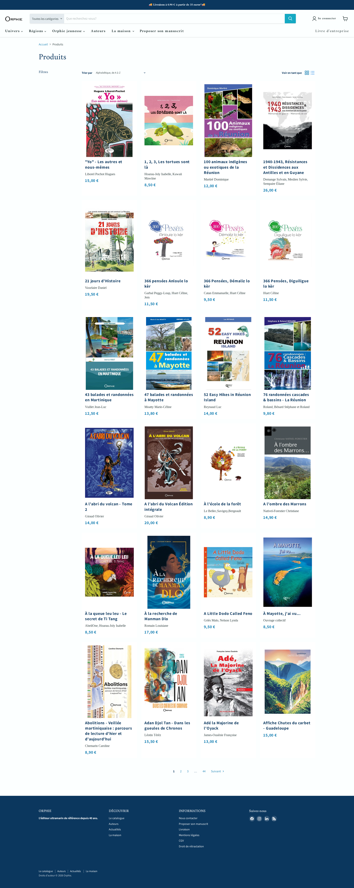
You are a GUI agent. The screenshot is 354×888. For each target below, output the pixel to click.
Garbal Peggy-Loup (157, 293)
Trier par (87, 72)
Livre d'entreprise (332, 31)
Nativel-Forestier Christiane (281, 511)
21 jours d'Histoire (102, 281)
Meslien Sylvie (297, 179)
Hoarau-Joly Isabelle (157, 174)
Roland (268, 407)
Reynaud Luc (212, 407)
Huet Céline (179, 293)
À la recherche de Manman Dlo (160, 616)
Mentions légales (189, 835)
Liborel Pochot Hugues (100, 174)
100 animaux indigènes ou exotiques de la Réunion (225, 167)
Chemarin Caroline (97, 746)
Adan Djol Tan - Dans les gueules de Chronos (167, 725)
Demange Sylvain (274, 179)
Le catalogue (116, 818)
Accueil (43, 44)
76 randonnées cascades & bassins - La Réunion (286, 397)
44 (204, 771)
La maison (122, 31)
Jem (147, 297)
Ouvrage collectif (274, 620)
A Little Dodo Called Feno (228, 613)
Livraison (184, 829)
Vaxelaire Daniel (96, 287)
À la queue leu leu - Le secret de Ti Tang (106, 616)
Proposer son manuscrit (162, 31)
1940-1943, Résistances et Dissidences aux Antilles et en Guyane (285, 167)
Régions (37, 31)
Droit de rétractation (191, 846)
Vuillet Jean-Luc (95, 407)
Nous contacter (188, 818)
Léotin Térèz (152, 735)
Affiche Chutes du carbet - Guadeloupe (286, 725)
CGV (181, 840)
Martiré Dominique (216, 179)
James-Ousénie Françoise (220, 735)
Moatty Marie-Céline (157, 407)
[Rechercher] (290, 18)
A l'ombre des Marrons (284, 504)
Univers (13, 31)
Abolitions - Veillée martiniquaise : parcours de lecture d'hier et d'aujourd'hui (108, 731)
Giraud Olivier (94, 516)
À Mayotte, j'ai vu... (282, 613)
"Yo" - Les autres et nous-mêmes (103, 164)
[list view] (312, 73)
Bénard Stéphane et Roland (292, 407)
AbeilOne (91, 625)
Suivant (216, 771)
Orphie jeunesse (67, 31)
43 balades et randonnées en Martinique (109, 397)
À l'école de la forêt (222, 504)
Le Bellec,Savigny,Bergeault (222, 511)
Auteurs (98, 31)
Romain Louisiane (156, 625)
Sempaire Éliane (273, 183)
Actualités (115, 829)
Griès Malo (211, 620)
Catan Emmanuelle (216, 293)
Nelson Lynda (229, 620)
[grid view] (307, 73)
